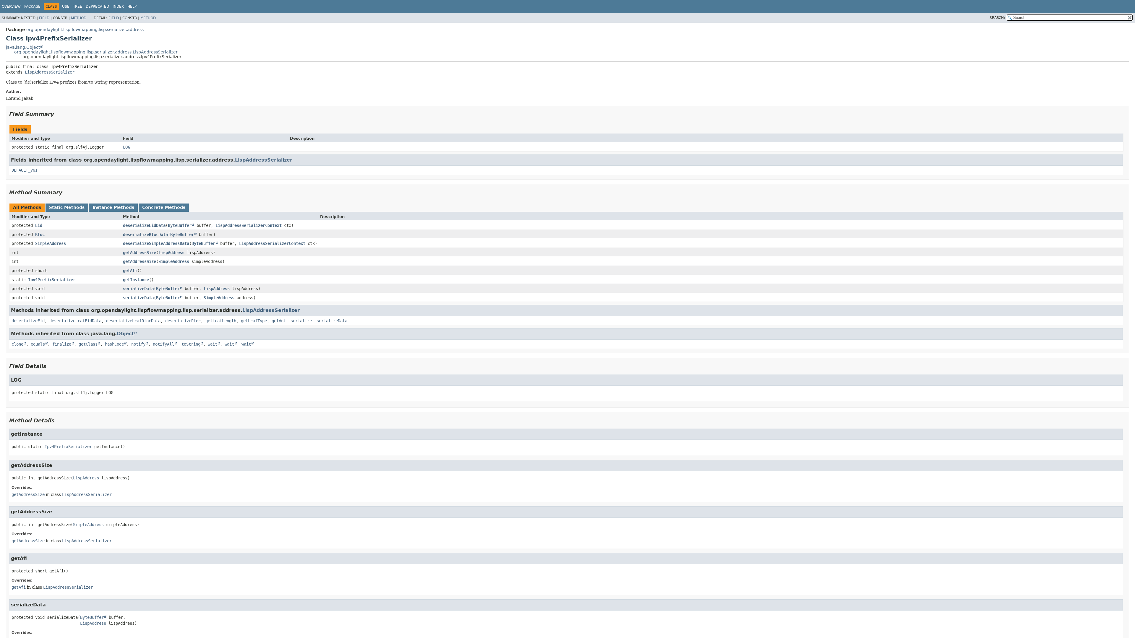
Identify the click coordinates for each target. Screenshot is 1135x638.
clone (17, 344)
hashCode (114, 344)
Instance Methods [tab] (113, 207)
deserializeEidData (144, 225)
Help (132, 6)
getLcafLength (220, 320)
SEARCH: (997, 18)
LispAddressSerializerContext (248, 225)
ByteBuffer (180, 225)
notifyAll (163, 344)
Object (125, 333)
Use (65, 6)
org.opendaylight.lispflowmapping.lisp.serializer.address (85, 29)
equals (38, 344)
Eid (38, 225)
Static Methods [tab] (67, 207)
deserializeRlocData (145, 234)
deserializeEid (28, 320)
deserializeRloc (183, 320)
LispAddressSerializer (49, 72)
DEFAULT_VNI (25, 170)
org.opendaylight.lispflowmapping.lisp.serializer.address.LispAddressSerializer (96, 52)
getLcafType (254, 320)
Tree (77, 6)
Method (78, 18)
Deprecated (97, 6)
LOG (126, 147)
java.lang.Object (23, 47)
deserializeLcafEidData (75, 320)
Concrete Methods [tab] (163, 207)
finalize (61, 344)
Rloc (40, 234)
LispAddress (171, 252)
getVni (279, 320)
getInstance (136, 279)
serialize (301, 320)
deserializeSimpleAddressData (156, 243)
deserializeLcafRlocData (133, 320)
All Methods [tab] (27, 207)
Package (32, 6)
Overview (11, 6)
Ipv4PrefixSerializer (51, 279)
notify (138, 344)
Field (44, 18)
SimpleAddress (50, 243)
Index (118, 6)
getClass (88, 344)
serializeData (138, 288)
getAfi (130, 270)
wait (212, 344)
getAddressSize (139, 252)
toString (190, 344)
